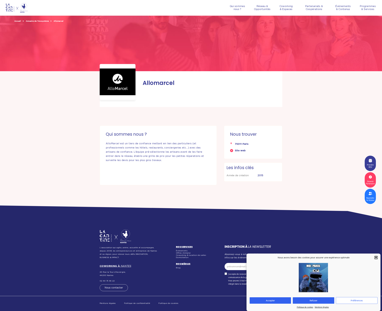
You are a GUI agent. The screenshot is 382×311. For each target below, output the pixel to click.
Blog (178, 268)
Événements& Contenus (343, 7)
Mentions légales (322, 307)
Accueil (17, 21)
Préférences (357, 300)
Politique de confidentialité (137, 303)
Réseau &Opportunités (262, 7)
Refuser (313, 300)
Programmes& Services (368, 7)
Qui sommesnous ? (237, 7)
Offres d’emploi (183, 253)
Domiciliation (182, 257)
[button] (376, 257)
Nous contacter (114, 288)
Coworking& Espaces (286, 7)
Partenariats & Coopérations (314, 7)
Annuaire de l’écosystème (37, 21)
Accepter (270, 300)
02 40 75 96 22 (107, 281)
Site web (240, 150)
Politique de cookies (305, 307)
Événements (182, 251)
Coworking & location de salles (191, 255)
